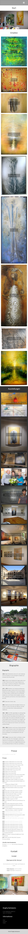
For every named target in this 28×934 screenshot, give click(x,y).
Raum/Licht (14, 134)
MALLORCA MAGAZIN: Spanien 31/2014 (13, 821)
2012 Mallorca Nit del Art (14, 514)
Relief (14, 230)
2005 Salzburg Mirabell (14, 616)
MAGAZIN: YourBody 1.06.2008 (11, 816)
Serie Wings (14, 175)
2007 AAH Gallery (14, 595)
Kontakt (4, 922)
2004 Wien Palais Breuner (14, 635)
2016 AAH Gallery (14, 434)
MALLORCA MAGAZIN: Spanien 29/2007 (13, 813)
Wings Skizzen (14, 338)
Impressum (5, 921)
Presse (4, 920)
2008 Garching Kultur (14, 555)
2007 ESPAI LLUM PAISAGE (14, 575)
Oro (14, 80)
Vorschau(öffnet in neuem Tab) (8, 754)
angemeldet (9, 844)
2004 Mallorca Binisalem (14, 653)
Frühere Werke (14, 368)
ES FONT (14, 295)
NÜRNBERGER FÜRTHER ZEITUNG (12, 811)
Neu (14, 51)
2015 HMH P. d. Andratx (14, 460)
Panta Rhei (14, 103)
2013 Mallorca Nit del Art (14, 495)
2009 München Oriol (14, 534)
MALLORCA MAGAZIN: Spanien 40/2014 (13, 823)
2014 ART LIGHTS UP (14, 477)
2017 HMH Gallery (14, 404)
